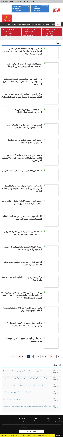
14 (38, 356)
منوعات (14, 24)
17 (28, 356)
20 (19, 356)
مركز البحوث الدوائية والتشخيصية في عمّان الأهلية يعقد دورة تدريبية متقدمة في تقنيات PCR (21, 95)
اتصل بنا (26, 1)
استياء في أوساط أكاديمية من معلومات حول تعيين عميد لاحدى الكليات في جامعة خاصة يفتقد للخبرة (27, 406)
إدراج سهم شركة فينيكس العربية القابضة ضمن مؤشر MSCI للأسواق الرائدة (11, 33)
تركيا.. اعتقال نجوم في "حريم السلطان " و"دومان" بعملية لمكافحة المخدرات (24, 324)
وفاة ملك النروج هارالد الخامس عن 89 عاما (13, 399)
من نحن (18, 1)
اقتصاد (47, 24)
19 (22, 356)
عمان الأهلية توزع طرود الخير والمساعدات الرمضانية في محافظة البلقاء (24, 110)
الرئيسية (58, 24)
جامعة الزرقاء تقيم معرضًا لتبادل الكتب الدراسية (21, 170)
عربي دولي (34, 24)
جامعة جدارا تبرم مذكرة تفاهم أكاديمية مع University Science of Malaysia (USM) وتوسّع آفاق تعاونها (22, 158)
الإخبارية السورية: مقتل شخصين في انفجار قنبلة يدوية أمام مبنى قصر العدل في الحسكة (24, 385)
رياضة (19, 24)
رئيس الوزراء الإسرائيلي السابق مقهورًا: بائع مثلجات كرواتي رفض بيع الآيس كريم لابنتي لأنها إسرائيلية (27, 378)
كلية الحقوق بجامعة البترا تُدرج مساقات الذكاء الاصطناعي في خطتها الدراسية (22, 217)
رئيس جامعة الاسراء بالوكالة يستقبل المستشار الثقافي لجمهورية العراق (22, 309)
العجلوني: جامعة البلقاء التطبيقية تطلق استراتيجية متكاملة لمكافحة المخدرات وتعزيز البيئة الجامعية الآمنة (23, 51)
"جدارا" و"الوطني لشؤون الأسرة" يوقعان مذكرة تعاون (24, 339)
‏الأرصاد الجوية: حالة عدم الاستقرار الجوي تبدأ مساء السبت (17, 392)
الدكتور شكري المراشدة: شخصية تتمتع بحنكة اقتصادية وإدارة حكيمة (23, 263)
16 (32, 356)
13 (42, 356)
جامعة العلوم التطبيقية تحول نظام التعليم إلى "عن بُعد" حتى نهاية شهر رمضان (23, 232)
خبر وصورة (41, 24)
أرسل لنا (34, 1)
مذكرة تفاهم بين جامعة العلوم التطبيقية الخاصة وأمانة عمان (22, 278)
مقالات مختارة (26, 24)
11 (48, 356)
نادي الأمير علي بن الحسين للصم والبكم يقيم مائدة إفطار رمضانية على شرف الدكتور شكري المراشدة (22, 81)
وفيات (8, 24)
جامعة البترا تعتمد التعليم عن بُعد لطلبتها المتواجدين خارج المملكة (25, 141)
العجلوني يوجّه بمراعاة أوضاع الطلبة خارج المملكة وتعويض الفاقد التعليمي (24, 126)
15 (35, 356)
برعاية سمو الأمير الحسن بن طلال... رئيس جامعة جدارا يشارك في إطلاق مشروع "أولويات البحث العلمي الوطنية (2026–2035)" (21, 295)
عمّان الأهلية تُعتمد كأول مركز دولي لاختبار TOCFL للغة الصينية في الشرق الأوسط (24, 65)
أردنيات (53, 24)
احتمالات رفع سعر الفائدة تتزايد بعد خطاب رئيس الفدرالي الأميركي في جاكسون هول (23, 371)
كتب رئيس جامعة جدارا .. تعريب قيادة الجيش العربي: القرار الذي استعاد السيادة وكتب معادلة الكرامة (22, 188)
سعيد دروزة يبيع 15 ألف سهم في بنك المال (16, 8)
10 (51, 356)
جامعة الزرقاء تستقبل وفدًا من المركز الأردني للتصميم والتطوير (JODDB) (23, 248)
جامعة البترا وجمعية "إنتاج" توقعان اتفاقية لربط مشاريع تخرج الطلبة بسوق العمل (22, 202)
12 (45, 356)
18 (25, 356)
